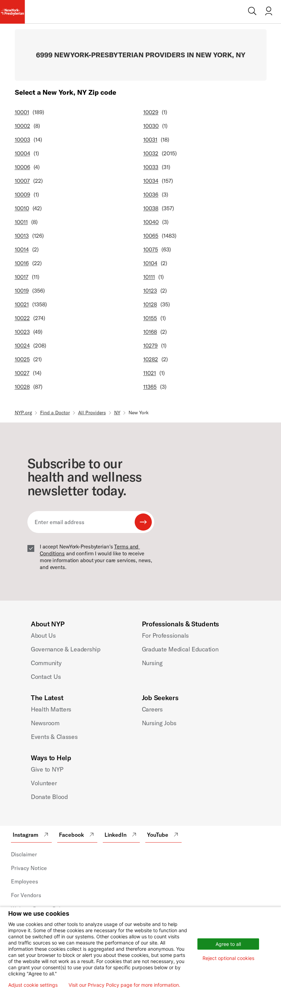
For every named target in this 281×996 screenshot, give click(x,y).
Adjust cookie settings (33, 985)
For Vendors (26, 895)
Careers (152, 709)
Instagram (25, 834)
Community (46, 663)
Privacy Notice (29, 868)
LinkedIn (115, 834)
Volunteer (44, 783)
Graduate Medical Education (180, 649)
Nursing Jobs (159, 723)
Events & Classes (54, 737)
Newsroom (45, 723)
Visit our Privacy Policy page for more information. (124, 985)
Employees (24, 881)
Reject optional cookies (228, 958)
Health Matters (51, 709)
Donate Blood (49, 797)
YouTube (157, 834)
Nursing (152, 663)
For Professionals (165, 635)
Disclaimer (24, 854)
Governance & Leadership (65, 649)
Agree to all (228, 944)
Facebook (71, 834)
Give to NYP (47, 769)
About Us (43, 635)
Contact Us (46, 677)
